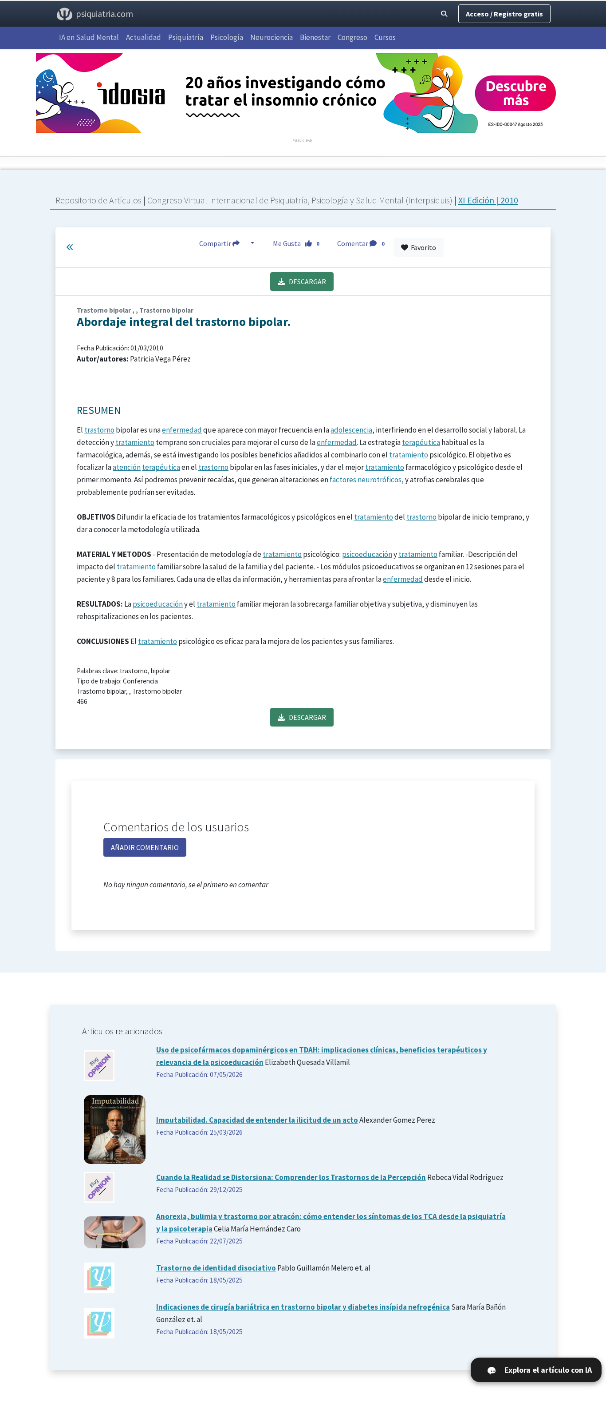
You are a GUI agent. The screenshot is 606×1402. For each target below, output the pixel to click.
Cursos (385, 37)
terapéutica (421, 442)
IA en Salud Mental (89, 37)
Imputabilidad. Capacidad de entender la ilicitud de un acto (257, 1120)
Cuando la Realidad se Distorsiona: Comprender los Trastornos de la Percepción (291, 1177)
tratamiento (134, 442)
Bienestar (315, 37)
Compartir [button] (215, 243)
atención (127, 467)
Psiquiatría (185, 37)
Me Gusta (296, 243)
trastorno (99, 430)
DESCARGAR (305, 281)
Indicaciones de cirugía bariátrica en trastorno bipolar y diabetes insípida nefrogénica (303, 1307)
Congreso (352, 37)
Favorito (422, 247)
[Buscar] (444, 14)
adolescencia (351, 430)
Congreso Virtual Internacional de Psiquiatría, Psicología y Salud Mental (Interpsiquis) (300, 200)
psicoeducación (367, 554)
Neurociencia (271, 37)
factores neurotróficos (365, 480)
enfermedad (182, 430)
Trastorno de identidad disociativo (216, 1268)
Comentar (360, 243)
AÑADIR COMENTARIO (145, 847)
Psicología (226, 37)
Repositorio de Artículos (98, 200)
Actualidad (143, 37)
